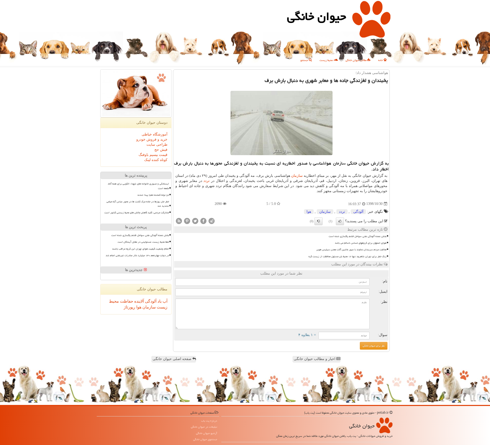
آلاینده (138, 301)
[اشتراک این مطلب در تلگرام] (211, 220)
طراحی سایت (156, 144)
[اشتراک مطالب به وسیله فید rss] (178, 220)
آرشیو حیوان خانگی (206, 433)
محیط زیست (327, 60)
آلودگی (358, 212)
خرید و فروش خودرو (151, 139)
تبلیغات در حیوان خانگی (204, 426)
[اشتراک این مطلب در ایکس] (195, 220)
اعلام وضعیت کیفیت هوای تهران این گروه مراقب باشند (140, 248)
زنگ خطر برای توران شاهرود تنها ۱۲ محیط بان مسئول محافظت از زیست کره (347, 256)
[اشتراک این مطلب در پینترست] (187, 220)
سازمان (297, 176)
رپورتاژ (129, 307)
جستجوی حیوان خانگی (205, 439)
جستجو (304, 60)
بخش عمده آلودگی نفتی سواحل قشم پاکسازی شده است (357, 236)
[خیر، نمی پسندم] (318, 221)
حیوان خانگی (316, 16)
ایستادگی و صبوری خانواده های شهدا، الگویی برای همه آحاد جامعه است (138, 186)
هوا (309, 212)
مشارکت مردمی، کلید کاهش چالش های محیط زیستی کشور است (136, 212)
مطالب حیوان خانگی (357, 60)
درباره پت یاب (209, 420)
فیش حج (160, 150)
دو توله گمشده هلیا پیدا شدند (153, 194)
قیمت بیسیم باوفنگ (153, 155)
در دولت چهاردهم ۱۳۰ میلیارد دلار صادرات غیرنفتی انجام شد (137, 255)
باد (159, 301)
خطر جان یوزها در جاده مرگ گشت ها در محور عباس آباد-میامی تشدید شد (137, 203)
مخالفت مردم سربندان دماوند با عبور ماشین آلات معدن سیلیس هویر (351, 249)
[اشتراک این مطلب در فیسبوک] (203, 220)
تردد (206, 181)
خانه (381, 60)
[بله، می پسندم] (340, 221)
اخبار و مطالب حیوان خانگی (315, 359)
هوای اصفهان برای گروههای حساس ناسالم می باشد (360, 242)
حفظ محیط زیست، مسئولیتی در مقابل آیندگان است (143, 241)
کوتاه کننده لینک (155, 160)
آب (164, 301)
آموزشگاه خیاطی (154, 134)
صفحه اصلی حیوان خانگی (172, 359)
